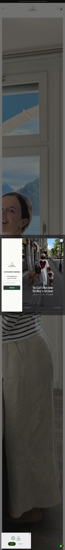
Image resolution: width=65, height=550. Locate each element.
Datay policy (18, 539)
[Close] (30, 534)
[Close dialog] (61, 240)
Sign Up (11, 288)
